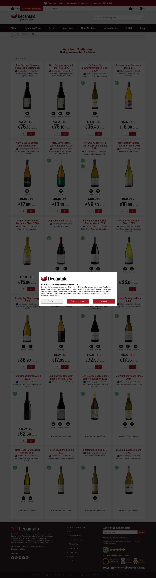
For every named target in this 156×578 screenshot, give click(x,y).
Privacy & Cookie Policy (50, 295)
